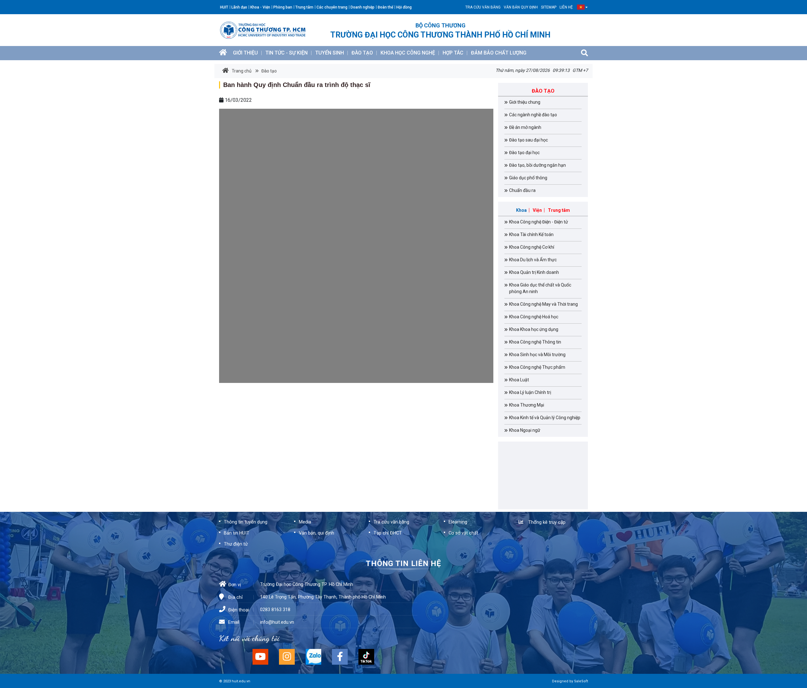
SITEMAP (548, 7)
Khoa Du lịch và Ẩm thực (533, 259)
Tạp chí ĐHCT (388, 533)
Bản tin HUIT (236, 533)
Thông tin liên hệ (403, 563)
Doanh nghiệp (362, 7)
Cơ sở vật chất (463, 533)
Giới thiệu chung (524, 102)
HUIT (224, 7)
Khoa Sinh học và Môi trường (537, 354)
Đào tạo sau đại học (528, 139)
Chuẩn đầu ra (522, 190)
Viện (537, 210)
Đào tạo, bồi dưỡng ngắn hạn (537, 165)
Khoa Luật (519, 379)
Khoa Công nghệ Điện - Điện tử (538, 221)
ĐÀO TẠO (362, 53)
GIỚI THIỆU (245, 53)
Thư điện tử (236, 544)
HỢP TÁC (453, 53)
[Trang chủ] (223, 53)
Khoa (521, 210)
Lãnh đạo (239, 7)
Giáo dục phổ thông (528, 177)
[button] (581, 7)
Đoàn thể (385, 7)
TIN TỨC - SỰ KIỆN (286, 53)
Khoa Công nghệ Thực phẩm (537, 367)
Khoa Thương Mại (526, 405)
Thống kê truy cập (546, 522)
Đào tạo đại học (524, 152)
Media (305, 522)
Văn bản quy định (521, 7)
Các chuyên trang (331, 7)
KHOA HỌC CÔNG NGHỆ (407, 53)
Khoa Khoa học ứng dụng (533, 329)
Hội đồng (404, 7)
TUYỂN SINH (329, 53)
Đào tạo (268, 70)
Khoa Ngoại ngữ (524, 430)
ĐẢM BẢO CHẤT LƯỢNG (498, 53)
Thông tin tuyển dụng (245, 522)
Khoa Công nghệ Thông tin (535, 341)
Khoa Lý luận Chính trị (530, 392)
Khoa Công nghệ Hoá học (533, 316)
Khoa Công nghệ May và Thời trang (543, 304)
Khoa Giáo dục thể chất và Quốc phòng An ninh (540, 288)
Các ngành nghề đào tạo (533, 114)
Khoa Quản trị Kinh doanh (534, 272)
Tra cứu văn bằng (483, 7)
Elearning (458, 522)
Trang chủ (242, 70)
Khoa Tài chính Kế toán (531, 234)
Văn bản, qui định (316, 533)
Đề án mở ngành (525, 127)
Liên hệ (566, 7)
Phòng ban (282, 7)
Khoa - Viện (260, 7)
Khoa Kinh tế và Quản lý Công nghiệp (544, 417)
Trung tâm (304, 7)
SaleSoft (581, 681)
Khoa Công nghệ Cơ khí (531, 247)
